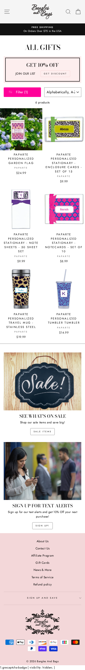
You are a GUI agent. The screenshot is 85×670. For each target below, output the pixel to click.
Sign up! (42, 525)
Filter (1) (21, 92)
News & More (43, 570)
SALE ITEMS (42, 431)
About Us (43, 541)
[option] (42, 29)
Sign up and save (42, 598)
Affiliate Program (42, 555)
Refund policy (42, 584)
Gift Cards (42, 562)
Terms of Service (42, 577)
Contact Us (42, 548)
